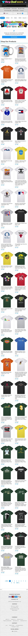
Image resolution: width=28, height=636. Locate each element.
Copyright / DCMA (15, 626)
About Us (7, 619)
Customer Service (19, 625)
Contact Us (13, 619)
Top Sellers (8, 10)
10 (14, 582)
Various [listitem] (7, 17)
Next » (17, 582)
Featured (16, 10)
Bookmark (15, 631)
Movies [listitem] (20, 17)
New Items (21, 8)
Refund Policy (16, 620)
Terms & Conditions (7, 620)
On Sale (15, 8)
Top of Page (27, 589)
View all (24, 18)
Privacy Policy (20, 619)
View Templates (14, 37)
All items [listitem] (2, 17)
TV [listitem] (11, 17)
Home (1, 589)
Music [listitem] (15, 17)
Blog (22, 10)
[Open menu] (25, 2)
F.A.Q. (7, 625)
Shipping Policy (23, 620)
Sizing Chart (11, 625)
